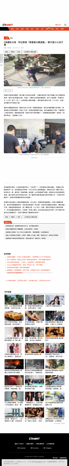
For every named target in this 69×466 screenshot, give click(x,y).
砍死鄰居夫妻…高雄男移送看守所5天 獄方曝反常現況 (22, 226)
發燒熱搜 (51, 444)
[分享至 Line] (1, 55)
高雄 (6, 52)
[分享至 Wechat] (1, 61)
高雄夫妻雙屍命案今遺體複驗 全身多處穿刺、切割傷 (22, 229)
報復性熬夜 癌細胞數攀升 (15, 272)
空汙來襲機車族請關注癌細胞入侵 (54, 403)
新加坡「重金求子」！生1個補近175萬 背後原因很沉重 (14, 420)
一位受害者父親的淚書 (29, 52)
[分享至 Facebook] (1, 58)
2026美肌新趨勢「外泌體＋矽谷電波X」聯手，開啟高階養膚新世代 (14, 403)
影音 (57, 28)
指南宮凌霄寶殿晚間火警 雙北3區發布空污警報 (14, 371)
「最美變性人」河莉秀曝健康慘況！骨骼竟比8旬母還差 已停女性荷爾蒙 (34, 403)
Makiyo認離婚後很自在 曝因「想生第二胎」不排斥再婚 (24, 265)
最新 (12, 29)
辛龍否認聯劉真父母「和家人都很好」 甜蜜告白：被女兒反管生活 (14, 355)
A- (10, 91)
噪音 (18, 52)
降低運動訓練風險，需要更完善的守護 (34, 387)
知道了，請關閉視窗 (60, 458)
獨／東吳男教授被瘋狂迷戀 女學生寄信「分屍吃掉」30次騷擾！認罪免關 (34, 307)
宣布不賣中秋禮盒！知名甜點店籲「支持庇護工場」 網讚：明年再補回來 (14, 323)
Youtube (36, 448)
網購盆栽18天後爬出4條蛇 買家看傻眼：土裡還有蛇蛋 (55, 420)
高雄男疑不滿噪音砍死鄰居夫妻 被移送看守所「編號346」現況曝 (26, 238)
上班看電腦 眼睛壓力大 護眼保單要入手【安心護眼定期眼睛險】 (14, 339)
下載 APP (58, 25)
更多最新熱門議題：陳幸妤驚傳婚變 (18, 267)
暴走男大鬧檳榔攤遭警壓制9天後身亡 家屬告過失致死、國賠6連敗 (34, 371)
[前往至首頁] (8, 25)
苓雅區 (13, 52)
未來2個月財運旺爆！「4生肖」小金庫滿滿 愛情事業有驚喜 (26, 262)
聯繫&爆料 (30, 444)
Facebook (23, 448)
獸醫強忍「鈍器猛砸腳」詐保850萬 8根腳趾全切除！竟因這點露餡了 (29, 270)
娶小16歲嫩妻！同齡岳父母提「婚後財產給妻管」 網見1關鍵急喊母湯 (29, 260)
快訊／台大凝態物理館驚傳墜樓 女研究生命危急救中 (13, 307)
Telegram (49, 448)
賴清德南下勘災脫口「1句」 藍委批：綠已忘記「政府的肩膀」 (53, 355)
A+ (6, 91)
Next (1, 65)
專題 (62, 28)
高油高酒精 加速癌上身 (33, 354)
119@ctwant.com (44, 280)
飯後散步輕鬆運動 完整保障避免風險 (54, 371)
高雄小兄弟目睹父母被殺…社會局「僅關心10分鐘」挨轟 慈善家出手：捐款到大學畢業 (32, 235)
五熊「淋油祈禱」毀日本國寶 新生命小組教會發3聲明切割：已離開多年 (34, 339)
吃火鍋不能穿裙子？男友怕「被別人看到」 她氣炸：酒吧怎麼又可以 (34, 420)
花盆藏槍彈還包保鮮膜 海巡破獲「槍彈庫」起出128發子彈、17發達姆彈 (54, 387)
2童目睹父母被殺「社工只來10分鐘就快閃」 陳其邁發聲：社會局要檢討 (27, 232)
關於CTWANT (19, 444)
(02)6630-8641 (22, 280)
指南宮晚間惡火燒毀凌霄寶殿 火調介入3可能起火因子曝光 (54, 323)
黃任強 (9, 48)
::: (5, 31)
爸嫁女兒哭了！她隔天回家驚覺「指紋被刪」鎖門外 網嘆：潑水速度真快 (13, 387)
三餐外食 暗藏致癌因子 (53, 306)
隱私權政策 (39, 462)
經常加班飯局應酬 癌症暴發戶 (54, 339)
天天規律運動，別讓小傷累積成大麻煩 (34, 323)
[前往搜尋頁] (65, 25)
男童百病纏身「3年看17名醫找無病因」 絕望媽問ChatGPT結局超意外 (29, 257)
